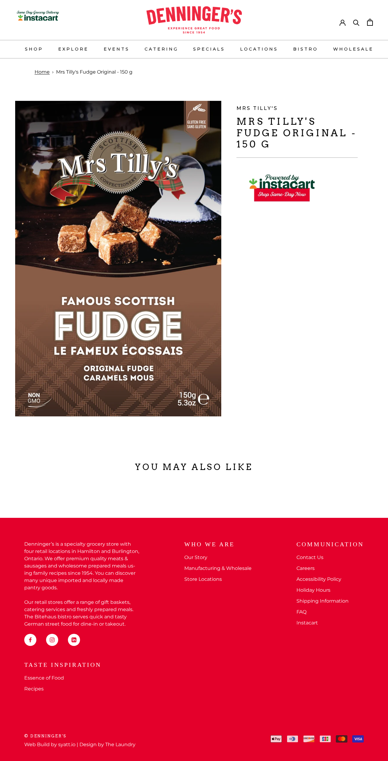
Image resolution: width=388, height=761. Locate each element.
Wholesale (353, 49)
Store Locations (203, 579)
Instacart (307, 623)
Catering (161, 49)
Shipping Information (322, 601)
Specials (209, 49)
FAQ (301, 612)
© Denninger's (45, 736)
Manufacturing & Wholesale (218, 568)
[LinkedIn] (74, 640)
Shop (34, 49)
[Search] (356, 22)
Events (116, 49)
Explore (73, 49)
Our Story (195, 557)
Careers (305, 568)
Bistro (305, 49)
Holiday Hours (313, 590)
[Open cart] (370, 22)
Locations (259, 49)
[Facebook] (30, 640)
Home (42, 72)
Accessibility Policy (318, 579)
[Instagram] (52, 640)
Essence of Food (44, 678)
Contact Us (309, 557)
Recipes (34, 689)
